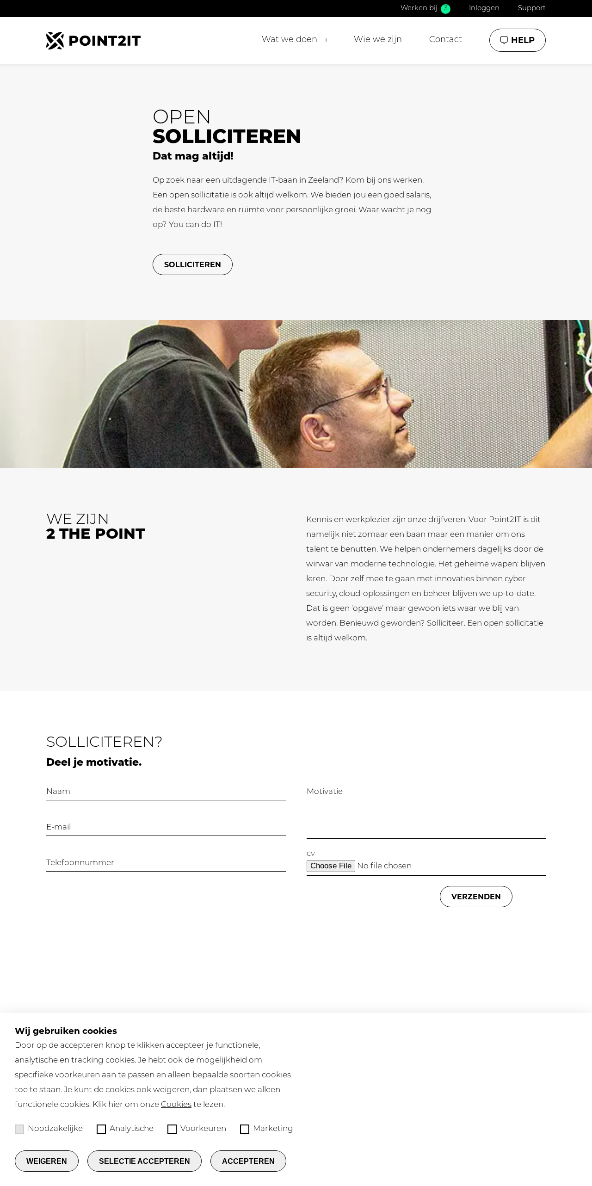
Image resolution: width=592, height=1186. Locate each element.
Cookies (176, 1105)
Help (523, 40)
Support (532, 8)
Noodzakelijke (55, 1129)
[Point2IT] (93, 40)
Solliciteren (192, 264)
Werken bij (424, 8)
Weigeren (46, 1161)
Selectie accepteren (144, 1161)
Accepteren (248, 1161)
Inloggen (484, 8)
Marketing (273, 1129)
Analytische (132, 1129)
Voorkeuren (203, 1129)
